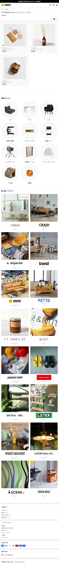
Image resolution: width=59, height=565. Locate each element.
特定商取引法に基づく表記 (7, 528)
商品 (6, 9)
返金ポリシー (4, 530)
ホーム (2, 9)
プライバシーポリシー (6, 532)
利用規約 (3, 525)
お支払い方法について (6, 515)
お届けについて (4, 512)
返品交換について (5, 517)
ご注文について (4, 510)
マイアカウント (4, 537)
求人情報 (3, 535)
